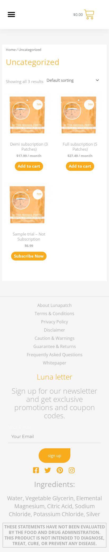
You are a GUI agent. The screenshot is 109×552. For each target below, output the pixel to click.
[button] (11, 15)
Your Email (19, 427)
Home (11, 49)
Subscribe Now (29, 256)
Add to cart (29, 166)
